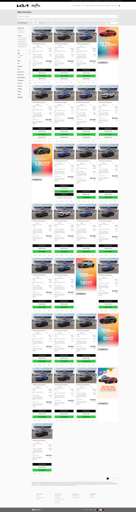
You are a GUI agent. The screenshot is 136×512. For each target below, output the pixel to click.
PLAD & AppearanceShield (38, 392)
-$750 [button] (50, 56)
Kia (36, 22)
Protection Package (103, 169)
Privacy (87, 509)
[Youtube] (99, 510)
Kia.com (38, 499)
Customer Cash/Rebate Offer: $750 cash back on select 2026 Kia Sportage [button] (38, 57)
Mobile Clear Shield (36, 54)
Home (38, 495)
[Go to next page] (118, 478)
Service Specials (57, 497)
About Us (103, 5)
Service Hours (57, 502)
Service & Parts (97, 5)
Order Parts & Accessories (59, 499)
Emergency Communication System (83, 19)
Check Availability (42, 75)
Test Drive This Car (42, 78)
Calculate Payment (42, 70)
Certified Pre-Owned (40, 497)
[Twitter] (97, 510)
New (74, 5)
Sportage (30, 22)
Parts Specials (57, 501)
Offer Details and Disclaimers (103, 63)
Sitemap (84, 509)
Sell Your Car (108, 5)
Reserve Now (64, 194)
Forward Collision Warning (107, 19)
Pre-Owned (77, 5)
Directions (91, 497)
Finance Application (75, 495)
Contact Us (92, 495)
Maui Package (79, 171)
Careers (113, 5)
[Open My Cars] (119, 5)
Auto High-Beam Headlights (51, 19)
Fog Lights (96, 19)
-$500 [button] (50, 63)
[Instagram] (101, 510)
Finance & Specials (89, 5)
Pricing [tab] (37, 46)
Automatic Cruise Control (66, 19)
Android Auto (30, 19)
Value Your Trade (42, 72)
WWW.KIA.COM (91, 509)
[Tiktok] (103, 510)
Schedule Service (58, 495)
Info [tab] (47, 46)
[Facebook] (95, 510)
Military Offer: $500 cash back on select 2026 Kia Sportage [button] (38, 64)
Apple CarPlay (39, 19)
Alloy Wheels (21, 19)
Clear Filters (41, 22)
